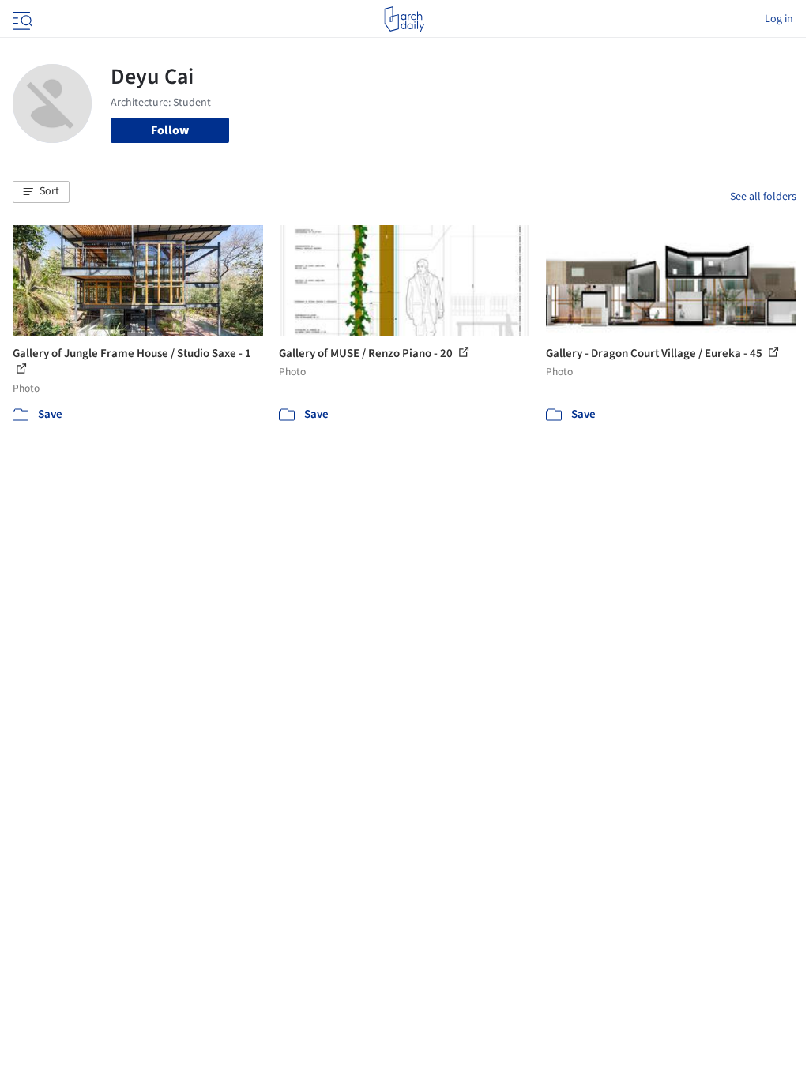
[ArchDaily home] (404, 19)
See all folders (763, 196)
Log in (779, 18)
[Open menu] (20, 19)
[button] (41, 192)
